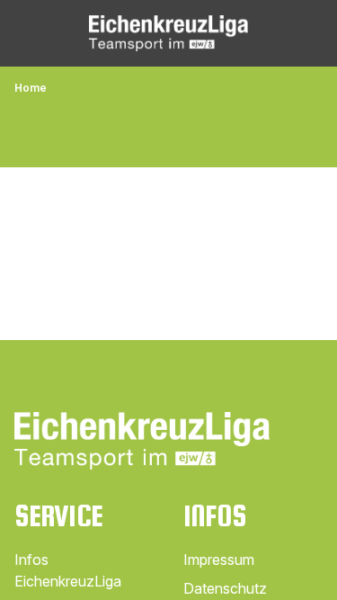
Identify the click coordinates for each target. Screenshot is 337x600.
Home (30, 87)
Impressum (218, 560)
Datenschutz (225, 588)
